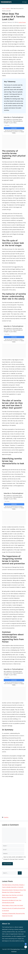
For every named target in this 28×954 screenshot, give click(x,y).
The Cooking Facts (15, 949)
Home (3, 8)
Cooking (8, 8)
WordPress (13, 951)
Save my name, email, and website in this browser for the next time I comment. (15, 858)
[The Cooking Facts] (6, 2)
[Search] (20, 873)
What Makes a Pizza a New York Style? (12, 905)
